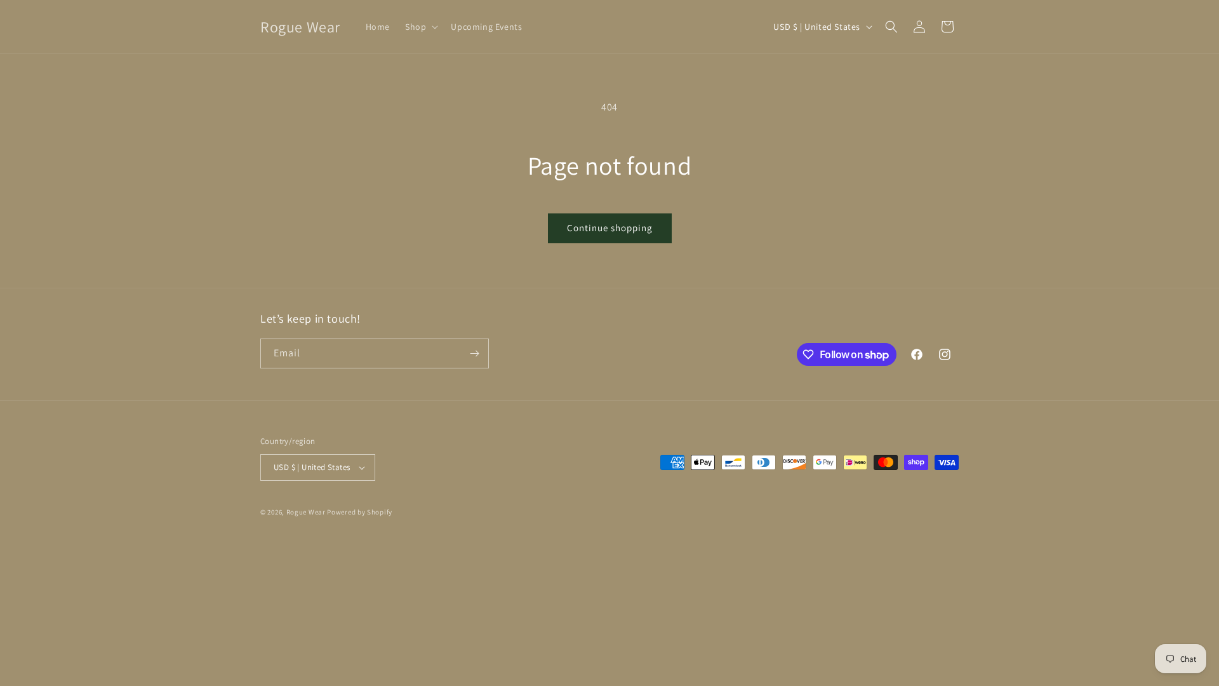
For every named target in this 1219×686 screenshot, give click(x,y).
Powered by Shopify (359, 512)
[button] (420, 26)
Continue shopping (610, 228)
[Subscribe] (474, 353)
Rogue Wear (306, 512)
